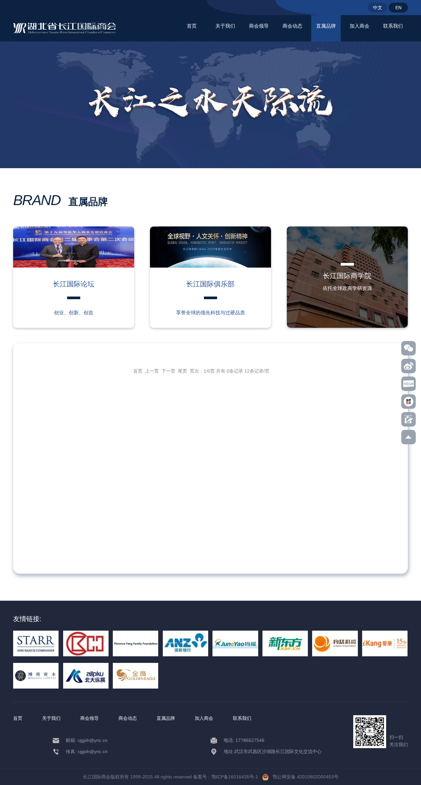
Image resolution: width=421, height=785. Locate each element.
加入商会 (359, 26)
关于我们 (225, 26)
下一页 (168, 371)
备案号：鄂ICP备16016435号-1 (225, 776)
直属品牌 (326, 26)
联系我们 (393, 26)
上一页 (152, 371)
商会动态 (292, 26)
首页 (192, 26)
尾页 (182, 371)
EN (398, 7)
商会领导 (259, 26)
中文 (377, 7)
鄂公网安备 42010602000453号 (303, 776)
